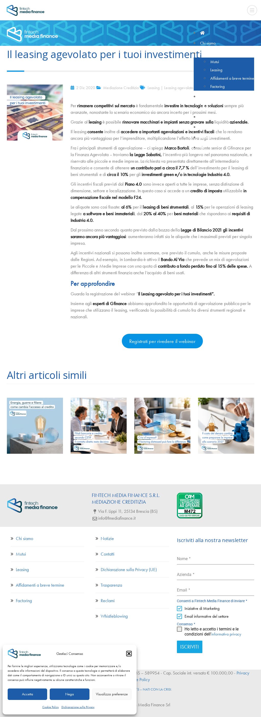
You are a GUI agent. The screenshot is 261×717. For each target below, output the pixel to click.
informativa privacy (226, 634)
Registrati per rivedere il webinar (162, 341)
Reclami (108, 600)
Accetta (27, 694)
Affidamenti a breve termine (40, 585)
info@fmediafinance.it (117, 518)
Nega (69, 694)
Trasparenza (111, 585)
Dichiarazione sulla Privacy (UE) (129, 569)
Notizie (107, 538)
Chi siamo (24, 538)
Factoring (24, 600)
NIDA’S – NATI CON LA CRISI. (150, 689)
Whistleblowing (114, 616)
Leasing (22, 569)
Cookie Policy (50, 707)
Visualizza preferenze (112, 694)
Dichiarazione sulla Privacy (78, 707)
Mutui (21, 554)
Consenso (186, 624)
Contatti (107, 554)
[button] (129, 653)
